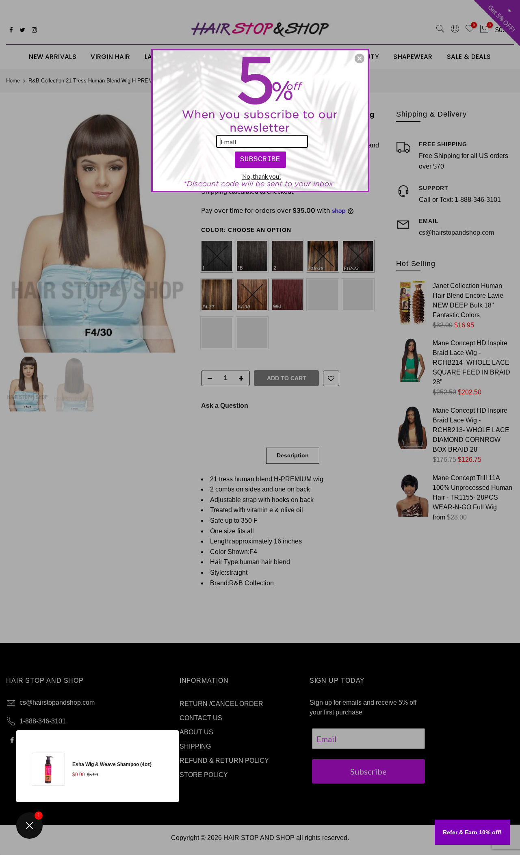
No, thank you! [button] (261, 176)
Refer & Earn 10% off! (472, 832)
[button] (359, 58)
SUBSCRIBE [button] (260, 159)
